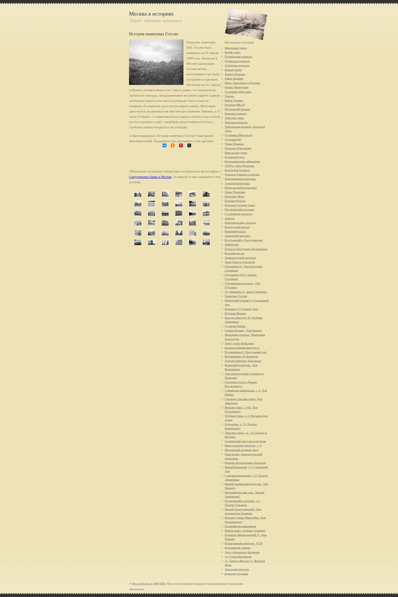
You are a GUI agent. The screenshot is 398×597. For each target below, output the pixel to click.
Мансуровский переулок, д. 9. (243, 445)
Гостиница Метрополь (238, 135)
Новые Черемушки (236, 87)
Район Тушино (234, 100)
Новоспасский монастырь (241, 188)
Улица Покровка (235, 192)
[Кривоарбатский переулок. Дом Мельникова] (192, 234)
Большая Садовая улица (240, 205)
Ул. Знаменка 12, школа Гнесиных (246, 292)
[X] (189, 145)
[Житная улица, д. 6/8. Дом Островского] (138, 215)
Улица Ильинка (234, 144)
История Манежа (235, 313)
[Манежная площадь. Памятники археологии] (165, 215)
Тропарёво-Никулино (238, 92)
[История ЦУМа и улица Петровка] (151, 196)
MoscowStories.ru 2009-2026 (148, 583)
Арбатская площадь (237, 65)
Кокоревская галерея (237, 548)
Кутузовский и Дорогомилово (244, 240)
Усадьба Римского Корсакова (243, 361)
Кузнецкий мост (235, 157)
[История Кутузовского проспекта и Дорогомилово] (138, 225)
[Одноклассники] (173, 145)
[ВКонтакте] (164, 145)
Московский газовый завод (242, 450)
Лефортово (232, 244)
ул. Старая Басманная (238, 556)
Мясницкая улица (236, 48)
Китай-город (233, 52)
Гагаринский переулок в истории (245, 441)
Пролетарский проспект (240, 209)
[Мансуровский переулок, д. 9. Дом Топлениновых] (192, 244)
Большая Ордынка (236, 574)
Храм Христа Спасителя (240, 262)
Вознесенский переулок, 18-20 (243, 543)
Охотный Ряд (233, 139)
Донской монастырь (237, 183)
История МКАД (235, 105)
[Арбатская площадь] (151, 225)
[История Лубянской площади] (165, 205)
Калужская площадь (237, 170)
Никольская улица (236, 153)
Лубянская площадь (237, 61)
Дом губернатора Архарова (242, 552)
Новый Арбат (233, 70)
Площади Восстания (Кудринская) (246, 249)
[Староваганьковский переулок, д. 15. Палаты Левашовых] (179, 215)
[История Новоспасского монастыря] (138, 244)
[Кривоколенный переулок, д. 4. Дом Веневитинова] (165, 225)
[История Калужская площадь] (192, 196)
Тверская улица (234, 118)
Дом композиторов (237, 569)
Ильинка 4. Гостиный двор (241, 309)
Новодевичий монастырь (240, 179)
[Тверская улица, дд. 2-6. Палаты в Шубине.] (165, 244)
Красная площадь (236, 113)
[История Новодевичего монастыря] (138, 196)
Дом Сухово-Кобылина (239, 343)
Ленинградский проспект (240, 258)
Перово (229, 96)
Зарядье (230, 218)
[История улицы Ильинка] (206, 234)
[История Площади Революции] (179, 234)
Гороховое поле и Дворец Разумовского (241, 384)
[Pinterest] (181, 145)
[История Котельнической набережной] (151, 205)
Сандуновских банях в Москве (150, 176)
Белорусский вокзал (237, 227)
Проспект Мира (234, 196)
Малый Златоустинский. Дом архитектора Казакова (243, 511)
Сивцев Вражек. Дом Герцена (243, 330)
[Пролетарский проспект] (179, 205)
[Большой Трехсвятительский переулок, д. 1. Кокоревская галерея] (192, 225)
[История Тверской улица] (151, 234)
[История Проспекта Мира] (138, 205)
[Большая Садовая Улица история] (179, 196)
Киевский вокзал (235, 231)
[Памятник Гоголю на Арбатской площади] (156, 83)
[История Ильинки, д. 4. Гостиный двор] (165, 196)
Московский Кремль (237, 109)
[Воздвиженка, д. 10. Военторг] (179, 244)
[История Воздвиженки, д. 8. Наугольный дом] (206, 215)
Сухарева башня (235, 326)
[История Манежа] (206, 244)
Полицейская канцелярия (240, 526)
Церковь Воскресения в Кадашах (245, 463)
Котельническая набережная (242, 161)
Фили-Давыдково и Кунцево (242, 83)
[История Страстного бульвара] (192, 205)
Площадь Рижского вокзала (242, 174)
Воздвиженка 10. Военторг (242, 356)
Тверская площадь (236, 122)
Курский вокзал (234, 253)
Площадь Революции (238, 148)
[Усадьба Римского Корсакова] (179, 225)
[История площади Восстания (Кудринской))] (165, 234)
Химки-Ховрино (235, 74)
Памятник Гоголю (236, 296)
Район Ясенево (234, 78)
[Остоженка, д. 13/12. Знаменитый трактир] (192, 215)
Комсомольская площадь (240, 223)
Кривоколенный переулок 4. (242, 348)
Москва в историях (151, 13)
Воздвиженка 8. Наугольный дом (245, 352)
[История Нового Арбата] (138, 234)
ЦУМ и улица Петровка (239, 166)
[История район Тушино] (206, 205)
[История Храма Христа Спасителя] (206, 225)
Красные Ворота (235, 201)
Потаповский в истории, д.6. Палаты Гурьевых (242, 503)
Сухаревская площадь (238, 214)
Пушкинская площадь (238, 56)
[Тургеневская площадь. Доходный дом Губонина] (151, 244)
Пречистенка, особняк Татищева (245, 530)
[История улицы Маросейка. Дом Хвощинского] (206, 196)
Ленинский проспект (237, 236)
